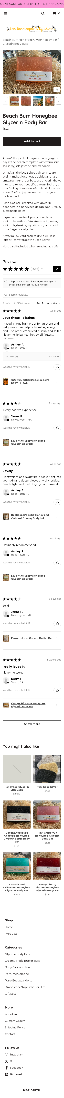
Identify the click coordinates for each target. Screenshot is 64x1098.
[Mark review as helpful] (57, 367)
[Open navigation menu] (6, 14)
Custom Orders (15, 1021)
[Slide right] (58, 101)
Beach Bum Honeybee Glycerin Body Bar (30, 39)
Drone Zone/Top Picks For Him (25, 987)
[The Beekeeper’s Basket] (32, 29)
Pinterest (16, 1074)
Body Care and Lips (17, 967)
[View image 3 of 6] (38, 101)
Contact (10, 1034)
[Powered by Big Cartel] (32, 1090)
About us (11, 1014)
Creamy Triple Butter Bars (22, 960)
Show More (10, 338)
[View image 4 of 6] (50, 101)
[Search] (43, 14)
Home (9, 927)
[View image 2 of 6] (26, 101)
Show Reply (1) (12, 356)
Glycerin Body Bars (15, 43)
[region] (32, 4)
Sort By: (41, 303)
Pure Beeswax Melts (18, 980)
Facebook (16, 1067)
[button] (42, 269)
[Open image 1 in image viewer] (32, 72)
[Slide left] (5, 101)
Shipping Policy (15, 1027)
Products (11, 933)
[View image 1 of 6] (14, 101)
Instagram (16, 1054)
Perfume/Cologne (17, 974)
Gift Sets (10, 993)
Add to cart (32, 141)
